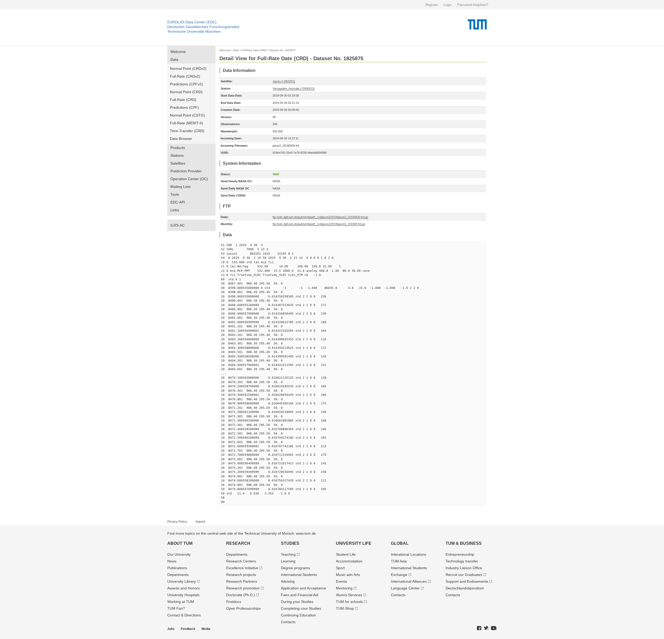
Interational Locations (408, 554)
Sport (340, 568)
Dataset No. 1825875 (282, 50)
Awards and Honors (183, 588)
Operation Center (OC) (189, 179)
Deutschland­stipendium (465, 588)
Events (341, 581)
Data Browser (181, 139)
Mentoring (344, 588)
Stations (177, 155)
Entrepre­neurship (460, 554)
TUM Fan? (176, 608)
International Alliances (409, 581)
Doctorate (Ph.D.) (240, 595)
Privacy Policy (177, 522)
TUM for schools (349, 602)
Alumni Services (349, 595)
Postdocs (233, 602)
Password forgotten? (472, 5)
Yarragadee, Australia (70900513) (294, 88)
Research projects (241, 575)
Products (177, 148)
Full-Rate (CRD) (183, 100)
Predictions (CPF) (184, 107)
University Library (181, 581)
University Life (353, 543)
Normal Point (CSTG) (187, 115)
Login (448, 5)
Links (174, 210)
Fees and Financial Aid (299, 595)
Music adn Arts (348, 575)
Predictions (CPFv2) (186, 84)
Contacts (288, 622)
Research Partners (241, 581)
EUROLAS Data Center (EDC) (192, 22)
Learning (288, 561)
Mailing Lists (180, 187)
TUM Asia (399, 561)
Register (431, 5)
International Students (299, 575)
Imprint (200, 522)
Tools (174, 194)
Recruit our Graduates (464, 575)
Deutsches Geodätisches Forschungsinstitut (203, 27)
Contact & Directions (184, 615)
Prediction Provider (186, 171)
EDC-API (177, 202)
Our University (179, 554)
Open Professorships (243, 608)
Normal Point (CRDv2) (188, 68)
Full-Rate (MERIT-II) (186, 123)
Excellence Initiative (242, 568)
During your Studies (297, 602)
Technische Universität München (193, 31)
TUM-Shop (345, 608)
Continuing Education (298, 615)
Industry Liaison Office (464, 568)
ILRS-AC (177, 225)
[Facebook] (479, 628)
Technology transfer (462, 561)
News (171, 561)
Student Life (346, 554)
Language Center (405, 588)
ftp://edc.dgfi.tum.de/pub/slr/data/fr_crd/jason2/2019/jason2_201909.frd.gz (319, 224)
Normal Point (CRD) (186, 92)
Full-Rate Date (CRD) (254, 50)
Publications (177, 568)
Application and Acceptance (303, 588)
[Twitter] (486, 628)
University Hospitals (183, 595)
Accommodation (349, 561)
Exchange (399, 575)
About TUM (179, 543)
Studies (290, 543)
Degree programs (295, 568)
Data (174, 59)
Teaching (288, 554)
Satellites (177, 163)
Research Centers (241, 561)
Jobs (171, 629)
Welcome (178, 52)
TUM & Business (464, 543)
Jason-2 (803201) (284, 81)
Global (400, 543)
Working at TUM (180, 602)
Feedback (188, 629)
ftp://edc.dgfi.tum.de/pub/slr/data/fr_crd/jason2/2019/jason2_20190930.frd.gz (320, 217)
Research (238, 543)
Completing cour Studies (301, 608)
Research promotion (243, 588)
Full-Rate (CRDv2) (185, 76)
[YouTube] (494, 628)
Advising (288, 581)
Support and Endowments (467, 581)
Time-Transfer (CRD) (187, 131)
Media (206, 629)
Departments (178, 575)
